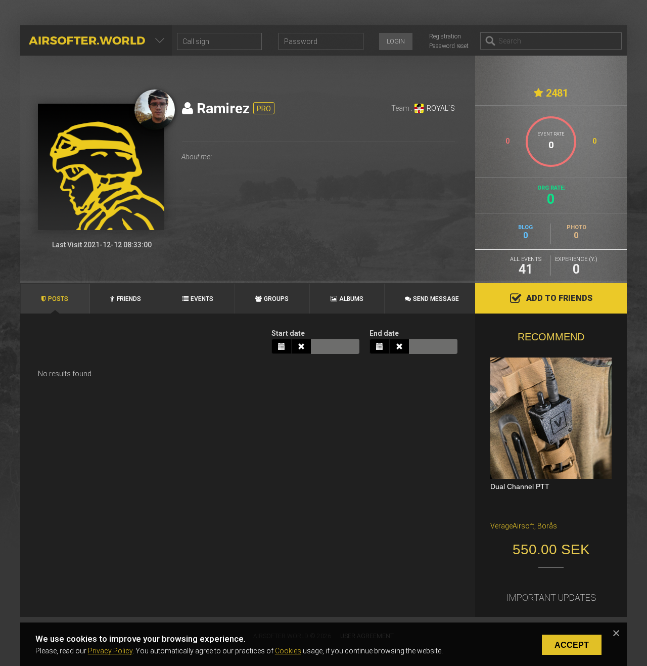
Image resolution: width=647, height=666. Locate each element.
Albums (351, 298)
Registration (445, 36)
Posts (58, 298)
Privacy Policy (110, 651)
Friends (129, 298)
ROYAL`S (441, 108)
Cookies (288, 651)
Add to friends (559, 298)
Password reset (449, 46)
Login (396, 41)
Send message (436, 298)
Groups (276, 298)
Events (202, 298)
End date (384, 333)
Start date (288, 333)
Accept (571, 645)
